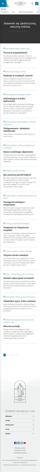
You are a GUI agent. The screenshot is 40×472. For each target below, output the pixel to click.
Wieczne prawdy (11, 326)
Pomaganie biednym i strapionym (14, 203)
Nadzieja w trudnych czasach (18, 75)
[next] (20, 355)
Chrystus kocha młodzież (15, 255)
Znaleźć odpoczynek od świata (18, 278)
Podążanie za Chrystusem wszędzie (16, 228)
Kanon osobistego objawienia (18, 151)
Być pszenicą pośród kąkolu (17, 174)
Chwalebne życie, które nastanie (19, 301)
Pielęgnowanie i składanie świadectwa (16, 129)
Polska (3, 9)
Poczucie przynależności (15, 52)
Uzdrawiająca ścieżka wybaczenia (14, 99)
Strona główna (5, 12)
